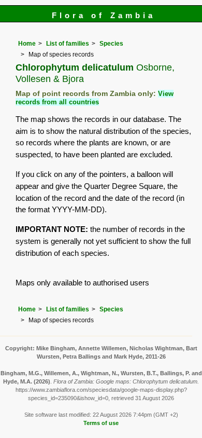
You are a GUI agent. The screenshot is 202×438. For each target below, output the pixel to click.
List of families (67, 43)
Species (111, 43)
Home (27, 43)
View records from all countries (95, 98)
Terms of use (101, 423)
